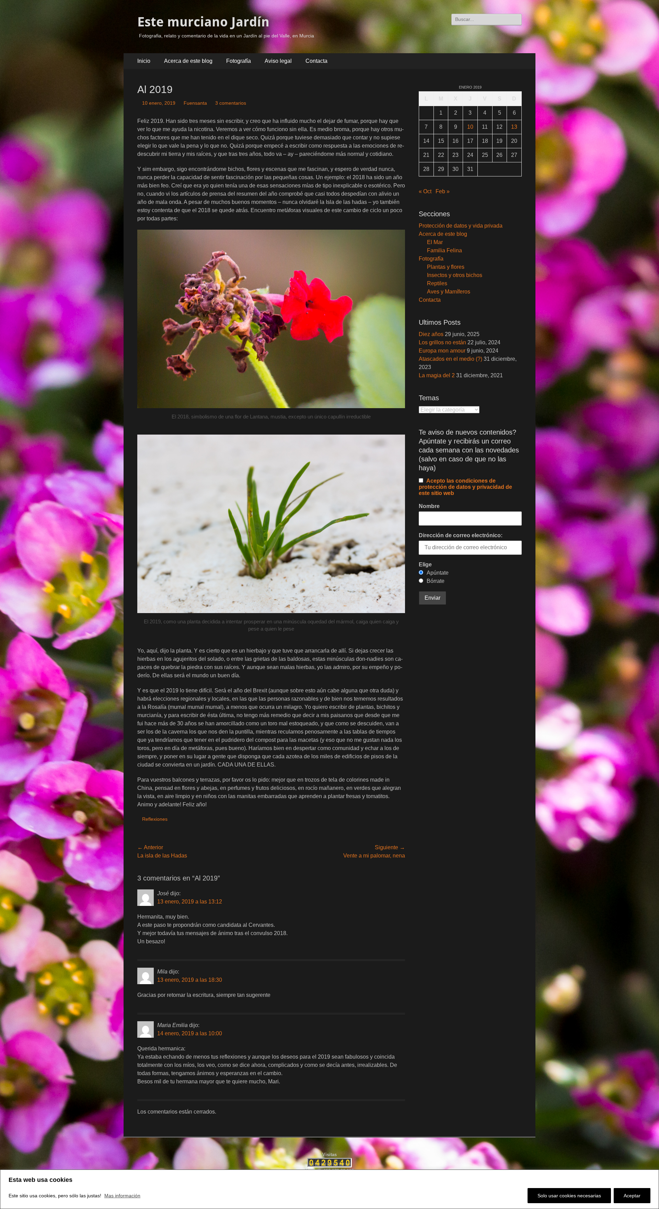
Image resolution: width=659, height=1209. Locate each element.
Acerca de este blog (188, 61)
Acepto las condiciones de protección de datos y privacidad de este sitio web (465, 487)
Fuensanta (195, 103)
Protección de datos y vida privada (460, 226)
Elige (425, 564)
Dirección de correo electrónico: (460, 535)
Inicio (143, 61)
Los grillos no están (442, 342)
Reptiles (437, 283)
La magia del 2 (437, 375)
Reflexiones (154, 819)
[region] (329, 1189)
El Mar (435, 242)
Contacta (316, 61)
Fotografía (238, 61)
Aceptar (632, 1195)
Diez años (431, 334)
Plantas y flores (445, 267)
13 (514, 127)
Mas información (122, 1195)
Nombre (429, 506)
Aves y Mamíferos (448, 292)
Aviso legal (278, 61)
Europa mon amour (442, 351)
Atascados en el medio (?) (450, 359)
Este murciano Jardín (203, 22)
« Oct (425, 191)
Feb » (443, 191)
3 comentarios (230, 103)
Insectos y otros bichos (454, 275)
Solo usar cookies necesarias (569, 1195)
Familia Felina (444, 250)
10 (470, 127)
